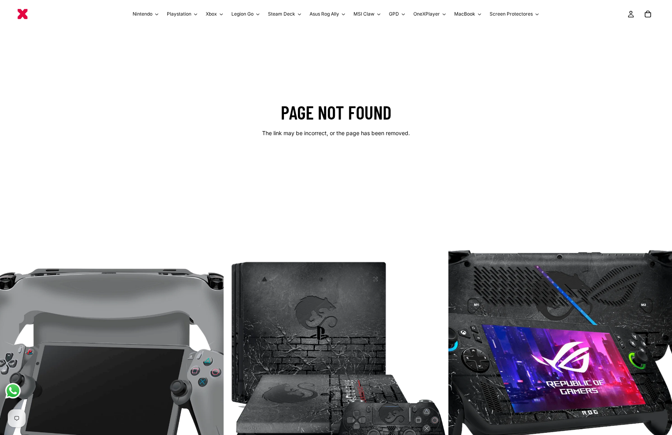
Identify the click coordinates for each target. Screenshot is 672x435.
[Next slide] (212, 357)
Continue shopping (336, 161)
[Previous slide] (11, 357)
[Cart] (647, 14)
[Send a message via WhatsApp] (13, 391)
